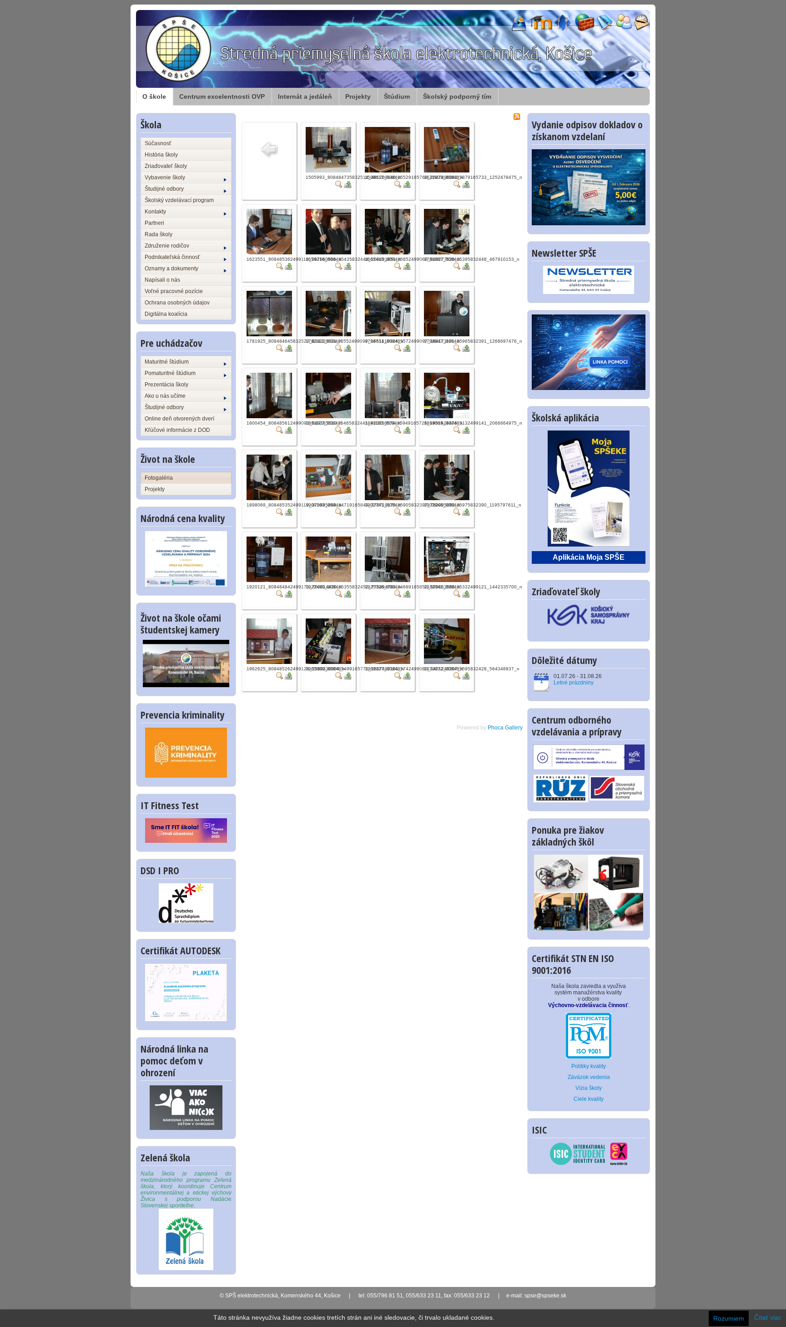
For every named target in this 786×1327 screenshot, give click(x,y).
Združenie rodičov (167, 246)
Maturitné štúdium (167, 362)
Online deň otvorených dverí (179, 418)
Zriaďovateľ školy (166, 166)
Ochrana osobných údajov (177, 302)
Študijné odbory (164, 189)
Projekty (358, 96)
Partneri (154, 223)
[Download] (347, 184)
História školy (161, 155)
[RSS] (516, 116)
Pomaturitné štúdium (170, 373)
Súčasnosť (158, 143)
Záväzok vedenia (589, 1077)
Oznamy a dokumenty (171, 268)
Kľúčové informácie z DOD (177, 430)
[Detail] (339, 184)
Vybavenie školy (165, 177)
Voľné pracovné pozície (174, 291)
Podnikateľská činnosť (172, 257)
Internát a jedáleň (305, 96)
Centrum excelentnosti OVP (222, 96)
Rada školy (158, 234)
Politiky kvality (588, 1066)
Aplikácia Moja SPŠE (589, 557)
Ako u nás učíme (165, 396)
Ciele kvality (589, 1099)
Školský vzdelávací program (179, 200)
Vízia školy (588, 1088)
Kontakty (155, 211)
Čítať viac (767, 1317)
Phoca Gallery (505, 727)
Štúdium (397, 96)
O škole (154, 96)
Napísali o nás (162, 280)
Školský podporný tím (457, 96)
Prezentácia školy (166, 384)
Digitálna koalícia (166, 314)
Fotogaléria (159, 478)
